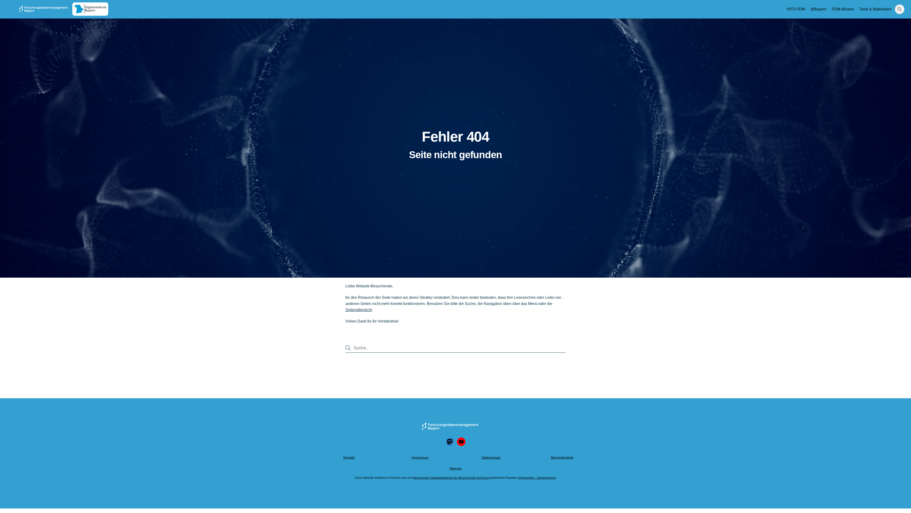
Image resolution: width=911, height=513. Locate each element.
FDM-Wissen (843, 9)
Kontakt (349, 457)
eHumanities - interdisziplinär (537, 478)
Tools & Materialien (875, 9)
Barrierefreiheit (562, 457)
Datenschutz (491, 457)
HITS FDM (796, 9)
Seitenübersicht (358, 310)
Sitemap (455, 468)
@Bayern (818, 9)
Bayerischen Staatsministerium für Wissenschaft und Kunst (451, 478)
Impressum (420, 457)
